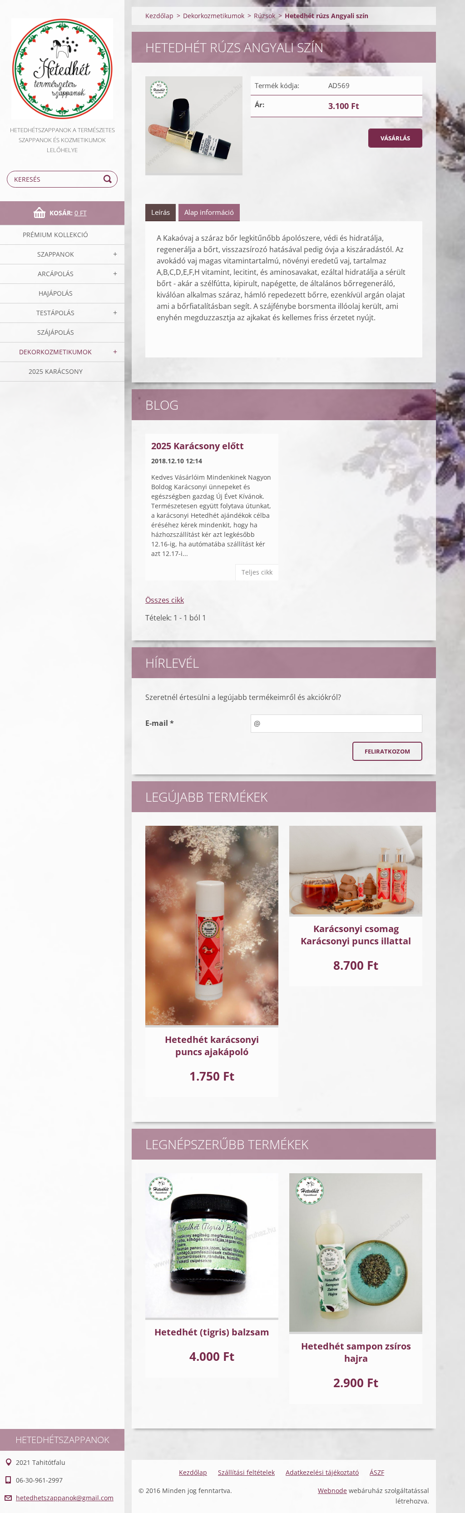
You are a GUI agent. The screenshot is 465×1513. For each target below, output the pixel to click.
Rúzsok (264, 15)
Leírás (160, 212)
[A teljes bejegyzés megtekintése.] (211, 926)
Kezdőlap (159, 15)
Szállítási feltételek (246, 1472)
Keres (109, 179)
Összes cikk (164, 600)
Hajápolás (56, 293)
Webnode (332, 1490)
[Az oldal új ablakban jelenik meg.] (193, 125)
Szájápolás (55, 332)
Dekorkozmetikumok (55, 351)
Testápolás (55, 312)
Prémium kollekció (55, 234)
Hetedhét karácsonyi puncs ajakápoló (212, 1045)
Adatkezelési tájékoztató (322, 1472)
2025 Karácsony (56, 371)
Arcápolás (56, 273)
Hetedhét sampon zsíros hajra (356, 1352)
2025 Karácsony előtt (197, 446)
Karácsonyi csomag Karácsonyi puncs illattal (356, 935)
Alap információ (209, 212)
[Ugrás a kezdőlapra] (62, 62)
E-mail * (159, 723)
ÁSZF (377, 1472)
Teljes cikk (257, 572)
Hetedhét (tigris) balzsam (211, 1332)
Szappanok (55, 254)
